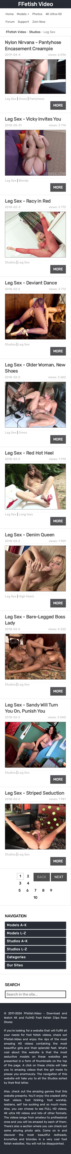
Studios (10, 262)
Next (58, 877)
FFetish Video (35, 4)
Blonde (24, 180)
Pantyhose (36, 99)
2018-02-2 (12, 289)
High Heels (26, 596)
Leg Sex (10, 99)
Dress (23, 99)
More (58, 105)
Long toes (26, 514)
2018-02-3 (12, 207)
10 (35, 897)
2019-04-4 (13, 55)
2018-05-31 (13, 125)
